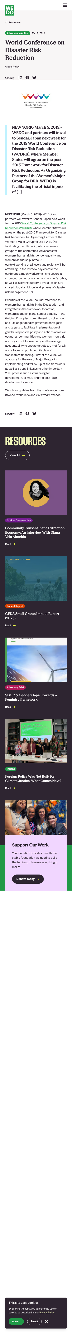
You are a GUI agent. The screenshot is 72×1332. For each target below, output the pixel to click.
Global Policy (12, 66)
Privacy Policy (47, 1312)
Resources (15, 22)
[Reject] (46, 1321)
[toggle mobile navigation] (65, 5)
